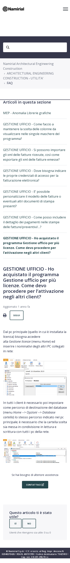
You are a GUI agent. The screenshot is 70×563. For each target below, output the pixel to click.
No (29, 523)
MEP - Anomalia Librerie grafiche (27, 113)
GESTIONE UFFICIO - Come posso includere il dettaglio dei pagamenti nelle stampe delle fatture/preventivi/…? (34, 222)
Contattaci (33, 484)
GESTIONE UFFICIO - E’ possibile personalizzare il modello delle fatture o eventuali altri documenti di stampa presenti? (32, 198)
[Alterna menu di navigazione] (65, 9)
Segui (16, 315)
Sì (15, 523)
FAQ (10, 83)
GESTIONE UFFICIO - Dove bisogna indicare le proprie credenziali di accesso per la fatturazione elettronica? (34, 176)
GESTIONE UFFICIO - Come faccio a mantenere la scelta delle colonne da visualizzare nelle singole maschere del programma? (31, 131)
